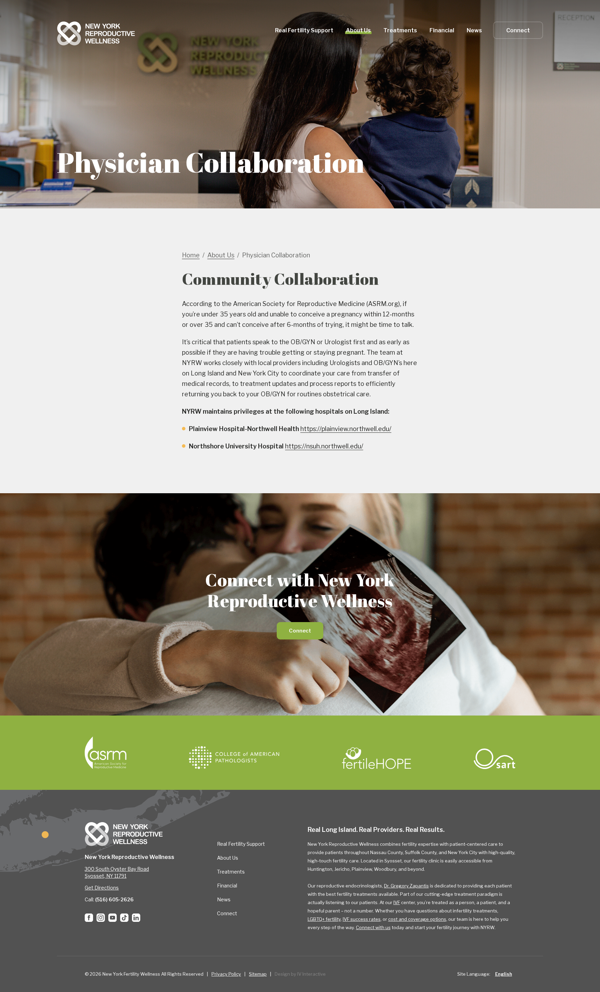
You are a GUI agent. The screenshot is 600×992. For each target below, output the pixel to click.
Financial (227, 885)
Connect (518, 30)
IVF (396, 902)
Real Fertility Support (241, 844)
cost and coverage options (417, 919)
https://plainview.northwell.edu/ (345, 428)
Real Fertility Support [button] (304, 30)
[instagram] (101, 918)
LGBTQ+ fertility (324, 919)
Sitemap (258, 974)
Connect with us (373, 927)
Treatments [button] (400, 30)
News (474, 30)
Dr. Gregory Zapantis (406, 885)
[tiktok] (124, 918)
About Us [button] (358, 30)
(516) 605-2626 (114, 899)
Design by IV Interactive (300, 974)
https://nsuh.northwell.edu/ (324, 446)
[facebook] (89, 918)
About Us (227, 858)
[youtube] (112, 918)
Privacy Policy (226, 974)
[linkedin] (136, 918)
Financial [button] (442, 30)
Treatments (231, 872)
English (503, 974)
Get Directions (102, 888)
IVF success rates (362, 919)
